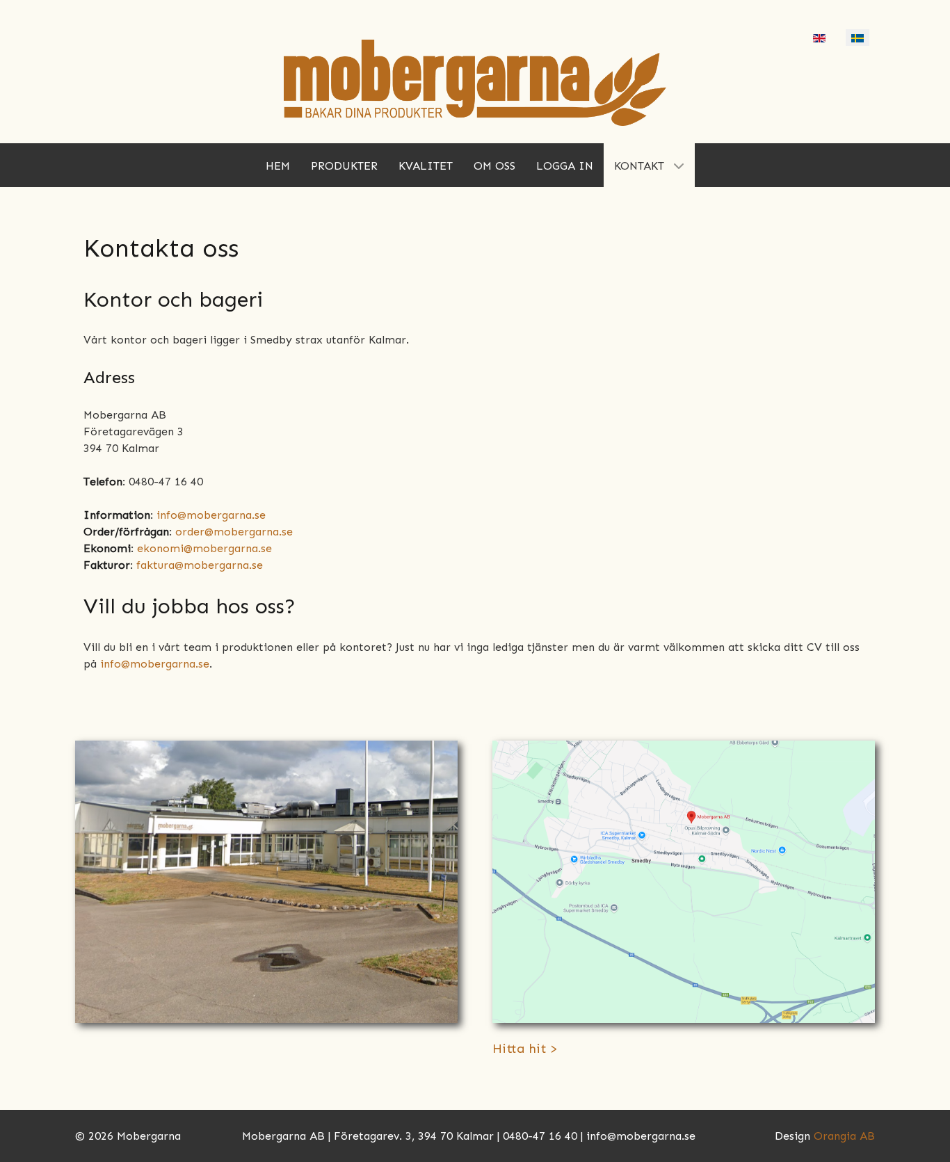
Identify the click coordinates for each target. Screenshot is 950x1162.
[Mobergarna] (475, 81)
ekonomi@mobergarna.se (204, 548)
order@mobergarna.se (234, 531)
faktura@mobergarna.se (199, 565)
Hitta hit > (525, 1048)
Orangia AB (844, 1136)
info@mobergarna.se (211, 515)
